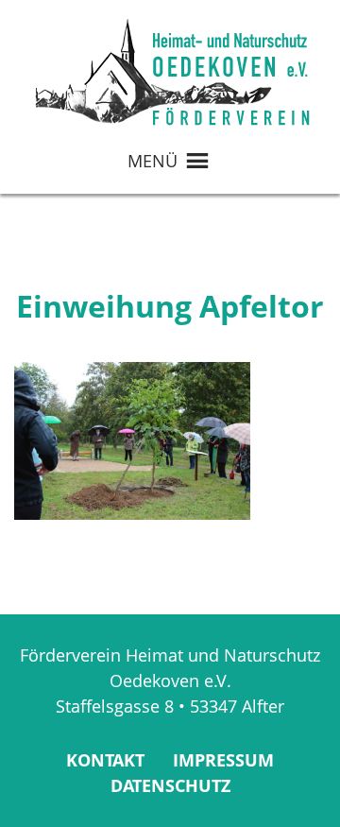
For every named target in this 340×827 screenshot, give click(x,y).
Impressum (223, 760)
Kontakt (105, 760)
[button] (153, 161)
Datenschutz (170, 785)
